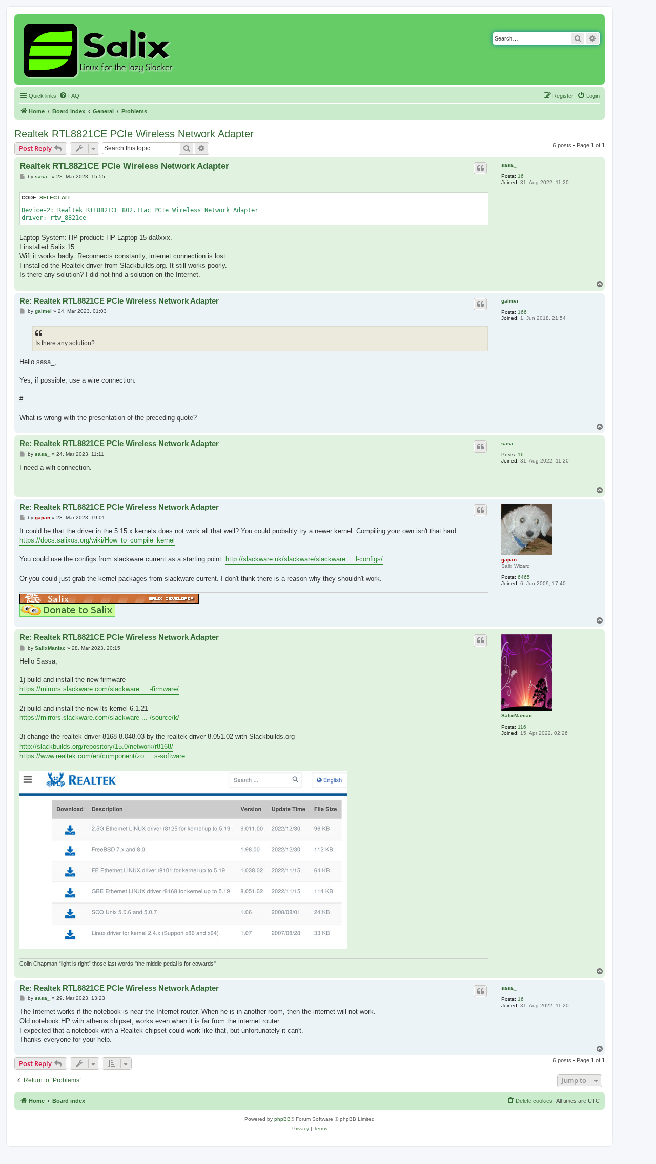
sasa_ (509, 165)
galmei (509, 301)
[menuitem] (69, 96)
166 (522, 312)
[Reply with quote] (480, 168)
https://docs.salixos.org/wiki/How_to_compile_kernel (97, 540)
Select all (55, 197)
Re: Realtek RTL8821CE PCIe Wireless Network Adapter (119, 300)
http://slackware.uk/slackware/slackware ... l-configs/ (304, 559)
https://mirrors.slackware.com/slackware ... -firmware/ (99, 689)
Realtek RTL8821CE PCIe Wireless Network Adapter (134, 133)
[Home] (99, 49)
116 (522, 727)
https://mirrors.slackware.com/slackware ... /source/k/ (99, 717)
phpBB (282, 1119)
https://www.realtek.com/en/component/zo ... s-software (102, 756)
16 (521, 176)
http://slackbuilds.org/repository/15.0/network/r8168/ (96, 746)
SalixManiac (516, 715)
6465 (524, 577)
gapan (509, 560)
